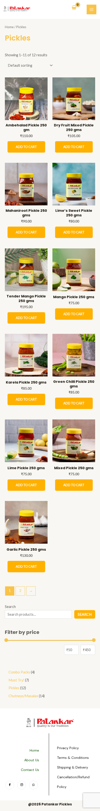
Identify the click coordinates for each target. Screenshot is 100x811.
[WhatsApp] (33, 785)
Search (10, 607)
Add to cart (26, 147)
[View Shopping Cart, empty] (74, 8)
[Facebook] (9, 785)
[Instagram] (21, 785)
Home (9, 27)
